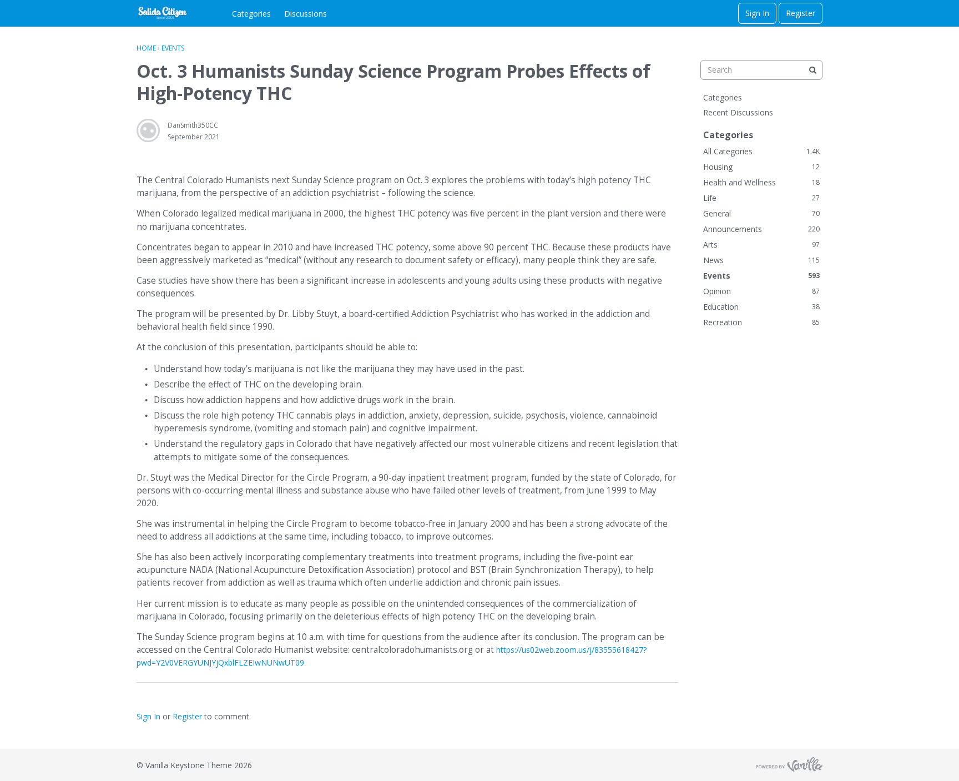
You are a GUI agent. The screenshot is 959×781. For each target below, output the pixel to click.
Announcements (761, 229)
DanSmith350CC (193, 125)
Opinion (761, 291)
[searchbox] (761, 70)
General (761, 213)
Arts (761, 244)
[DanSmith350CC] (148, 130)
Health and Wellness (761, 182)
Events (761, 275)
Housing (761, 167)
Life (761, 198)
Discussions (305, 13)
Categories (251, 13)
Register (800, 13)
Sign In (757, 13)
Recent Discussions (738, 112)
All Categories (761, 151)
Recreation (761, 322)
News (761, 260)
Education (761, 306)
